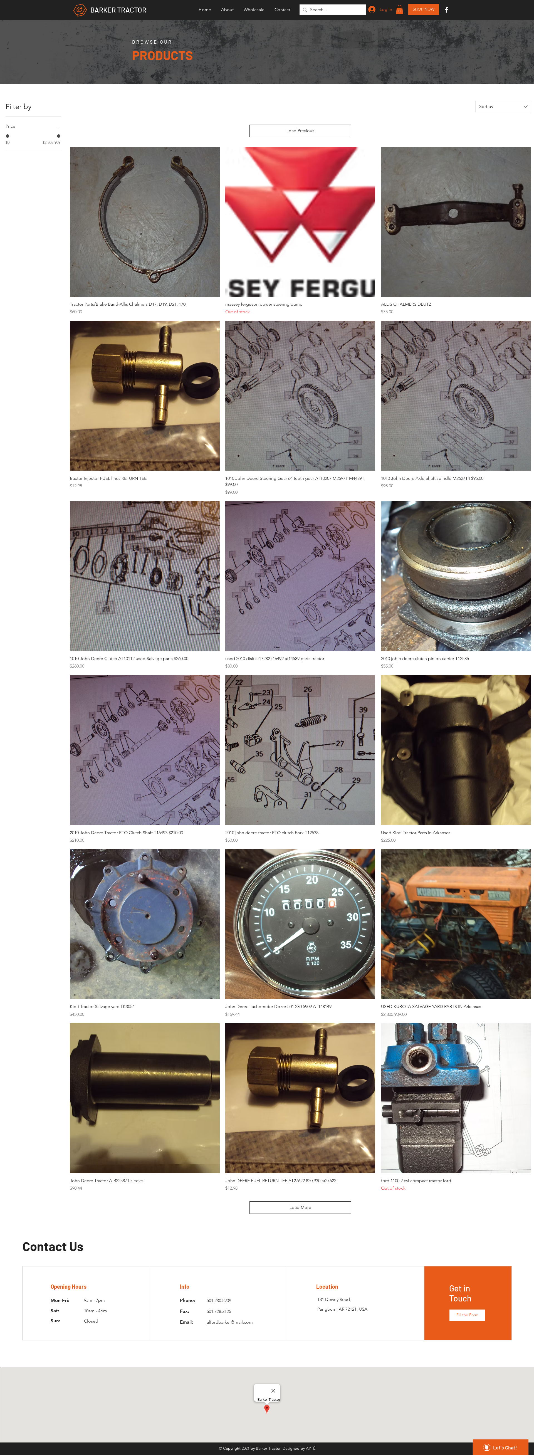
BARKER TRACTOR (118, 10)
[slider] (7, 136)
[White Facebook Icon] (446, 10)
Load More (300, 1207)
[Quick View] (145, 222)
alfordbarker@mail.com (230, 1322)
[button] (254, 10)
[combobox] (503, 106)
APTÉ (310, 1448)
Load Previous (300, 130)
